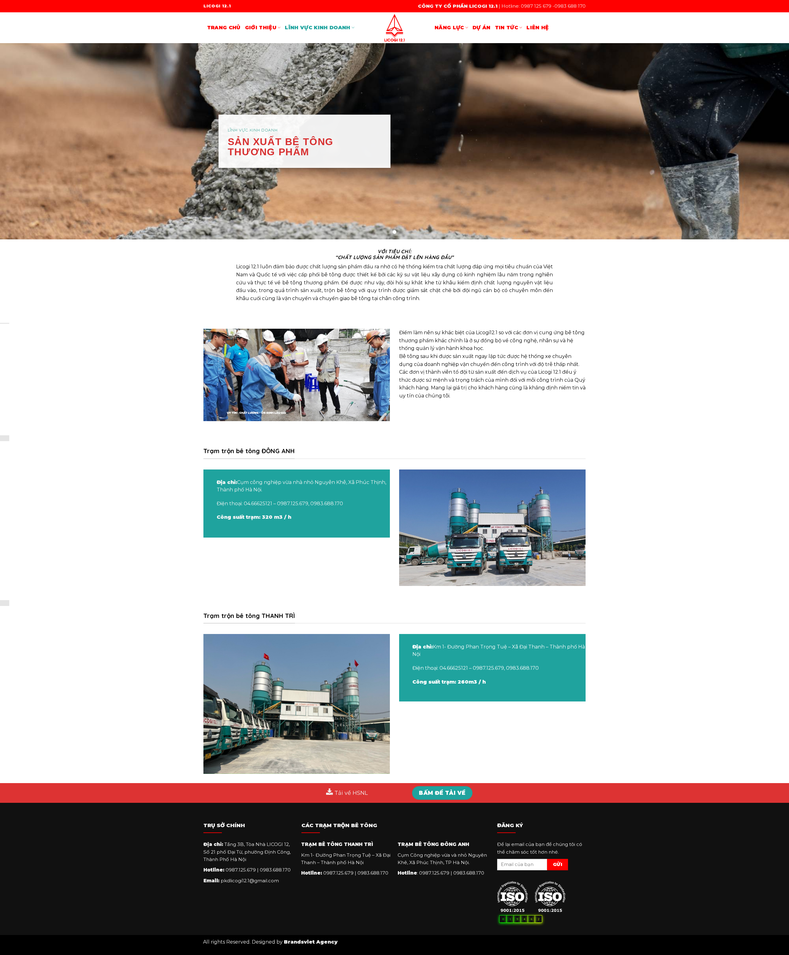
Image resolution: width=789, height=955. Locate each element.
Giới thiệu (260, 27)
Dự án (481, 27)
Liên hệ (537, 27)
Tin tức (506, 27)
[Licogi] (394, 27)
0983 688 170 (570, 6)
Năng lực (449, 27)
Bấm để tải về (442, 793)
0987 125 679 (536, 6)
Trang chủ (224, 27)
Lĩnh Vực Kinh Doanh (317, 27)
